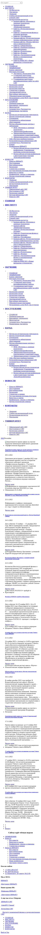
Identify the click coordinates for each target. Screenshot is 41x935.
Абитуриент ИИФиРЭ (9, 884)
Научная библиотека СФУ (18, 195)
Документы (13, 12)
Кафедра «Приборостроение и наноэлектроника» (24, 48)
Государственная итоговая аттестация (22, 170)
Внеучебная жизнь (16, 165)
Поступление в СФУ (16, 191)
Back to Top (5, 932)
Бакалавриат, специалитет (18, 105)
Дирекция (12, 14)
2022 (2, 438)
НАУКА (8, 328)
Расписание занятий (16, 85)
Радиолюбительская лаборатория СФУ (23, 141)
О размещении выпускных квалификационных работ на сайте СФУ (26, 81)
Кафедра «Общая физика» (22, 45)
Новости (8, 838)
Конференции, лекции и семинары (21, 174)
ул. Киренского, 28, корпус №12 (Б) (17, 873)
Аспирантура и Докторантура (20, 109)
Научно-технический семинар (20, 116)
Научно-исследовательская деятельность (23, 114)
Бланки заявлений (15, 70)
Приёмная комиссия (16, 103)
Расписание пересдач (16, 88)
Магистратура (14, 107)
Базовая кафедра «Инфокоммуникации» (21, 26)
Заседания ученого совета (18, 863)
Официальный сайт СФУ (18, 189)
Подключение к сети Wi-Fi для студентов (24, 98)
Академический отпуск (17, 92)
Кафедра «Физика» (20, 53)
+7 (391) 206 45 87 (11, 870)
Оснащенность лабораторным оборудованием (20, 121)
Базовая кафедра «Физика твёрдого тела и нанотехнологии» (26, 43)
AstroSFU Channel (7, 905)
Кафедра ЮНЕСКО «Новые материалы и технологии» (23, 61)
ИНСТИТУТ (11, 205)
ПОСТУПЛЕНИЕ (13, 309)
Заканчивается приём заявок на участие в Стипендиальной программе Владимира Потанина (20, 716)
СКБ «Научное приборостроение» (21, 139)
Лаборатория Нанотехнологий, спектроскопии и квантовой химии (26, 134)
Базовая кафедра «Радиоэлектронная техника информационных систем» (26, 39)
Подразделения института (18, 19)
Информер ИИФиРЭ (8, 891)
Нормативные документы (18, 111)
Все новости (13, 840)
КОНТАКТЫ (11, 406)
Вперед (7, 828)
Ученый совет (14, 17)
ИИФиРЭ (4, 880)
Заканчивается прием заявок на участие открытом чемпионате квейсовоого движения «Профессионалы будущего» (22, 450)
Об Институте (14, 10)
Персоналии (13, 185)
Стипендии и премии (17, 90)
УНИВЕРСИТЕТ (13, 421)
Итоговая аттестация (16, 72)
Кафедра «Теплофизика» (22, 36)
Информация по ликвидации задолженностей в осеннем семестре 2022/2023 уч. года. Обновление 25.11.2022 (22, 495)
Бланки (12, 144)
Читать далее (9, 484)
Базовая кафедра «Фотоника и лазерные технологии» (24, 22)
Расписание (13, 167)
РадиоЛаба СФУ (7, 909)
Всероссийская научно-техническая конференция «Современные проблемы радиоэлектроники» (26, 150)
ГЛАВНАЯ (13, 66)
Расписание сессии (16, 86)
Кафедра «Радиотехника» (22, 51)
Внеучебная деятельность (18, 94)
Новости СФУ (14, 197)
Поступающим (14, 163)
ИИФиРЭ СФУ (6, 902)
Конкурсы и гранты (16, 172)
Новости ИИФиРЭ (16, 161)
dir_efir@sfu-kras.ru (12, 871)
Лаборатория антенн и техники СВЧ (26, 137)
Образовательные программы (19, 96)
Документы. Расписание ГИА (24, 73)
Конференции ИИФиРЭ (18, 146)
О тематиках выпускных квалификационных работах (23, 76)
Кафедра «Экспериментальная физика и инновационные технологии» (24, 57)
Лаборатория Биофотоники (23, 131)
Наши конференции (16, 861)
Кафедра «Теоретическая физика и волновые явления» (25, 33)
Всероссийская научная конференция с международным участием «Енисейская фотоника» (26, 155)
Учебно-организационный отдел (21, 16)
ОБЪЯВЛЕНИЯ (14, 68)
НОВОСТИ (10, 381)
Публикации (13, 118)
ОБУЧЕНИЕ (11, 267)
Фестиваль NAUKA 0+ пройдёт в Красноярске (17, 596)
